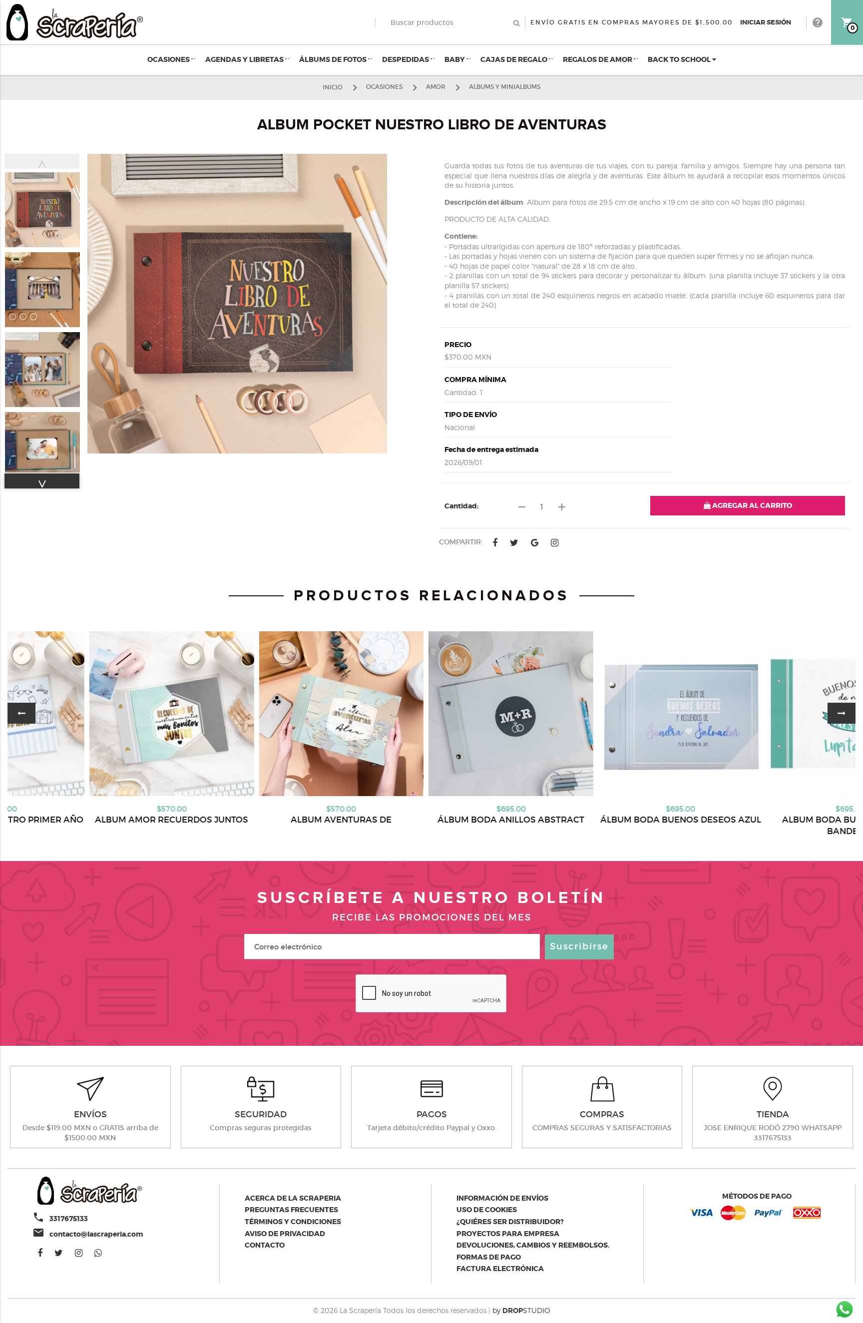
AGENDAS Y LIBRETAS (245, 59)
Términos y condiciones (293, 1221)
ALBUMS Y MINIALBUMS (504, 86)
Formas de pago (488, 1257)
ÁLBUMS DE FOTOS (333, 59)
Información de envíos (502, 1198)
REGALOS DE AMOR (598, 59)
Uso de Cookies (486, 1209)
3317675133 (68, 1218)
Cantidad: (461, 505)
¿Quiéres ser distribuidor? (510, 1221)
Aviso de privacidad (285, 1233)
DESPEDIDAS (406, 59)
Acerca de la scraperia (293, 1198)
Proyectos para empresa (507, 1233)
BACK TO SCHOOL (680, 59)
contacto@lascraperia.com (96, 1234)
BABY (455, 59)
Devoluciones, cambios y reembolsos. (532, 1245)
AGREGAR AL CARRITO (751, 505)
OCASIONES (169, 59)
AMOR (435, 86)
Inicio (333, 86)
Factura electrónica (500, 1268)
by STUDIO (521, 1310)
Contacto (265, 1245)
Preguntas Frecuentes (291, 1209)
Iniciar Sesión (765, 22)
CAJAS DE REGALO (514, 59)
